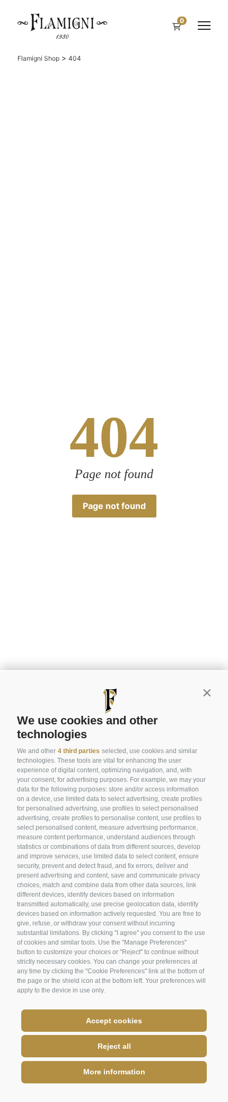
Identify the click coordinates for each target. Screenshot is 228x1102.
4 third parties (79, 751)
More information (114, 1071)
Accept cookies (114, 1020)
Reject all (114, 1046)
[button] (207, 692)
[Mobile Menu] (204, 25)
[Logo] (62, 25)
